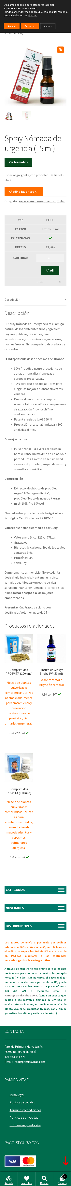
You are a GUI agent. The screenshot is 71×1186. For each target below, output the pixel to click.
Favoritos (26, 1183)
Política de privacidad (24, 1117)
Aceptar (12, 26)
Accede (9, 1183)
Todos (61, 201)
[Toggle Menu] (61, 890)
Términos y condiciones (25, 1110)
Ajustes (47, 26)
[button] (60, 50)
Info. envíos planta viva (25, 1125)
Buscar (44, 1183)
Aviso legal (17, 1095)
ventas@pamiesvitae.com (21, 995)
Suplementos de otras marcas (37, 201)
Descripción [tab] (12, 299)
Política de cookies (22, 1102)
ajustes (32, 15)
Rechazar (30, 26)
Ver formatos (18, 162)
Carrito (62, 1180)
